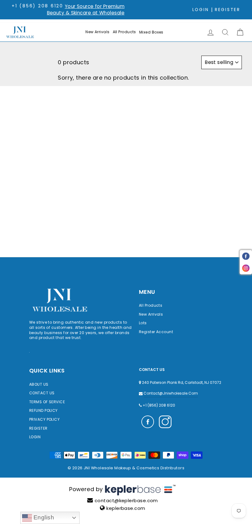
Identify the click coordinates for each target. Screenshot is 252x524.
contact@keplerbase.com (126, 500)
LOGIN (35, 436)
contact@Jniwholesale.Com (171, 393)
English (43, 517)
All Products (124, 31)
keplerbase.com (125, 508)
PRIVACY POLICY (44, 419)
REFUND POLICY (43, 410)
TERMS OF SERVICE (47, 401)
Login (200, 10)
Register (227, 10)
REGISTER (38, 428)
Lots (143, 322)
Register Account (156, 331)
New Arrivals (97, 31)
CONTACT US (42, 393)
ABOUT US (39, 384)
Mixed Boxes (151, 32)
